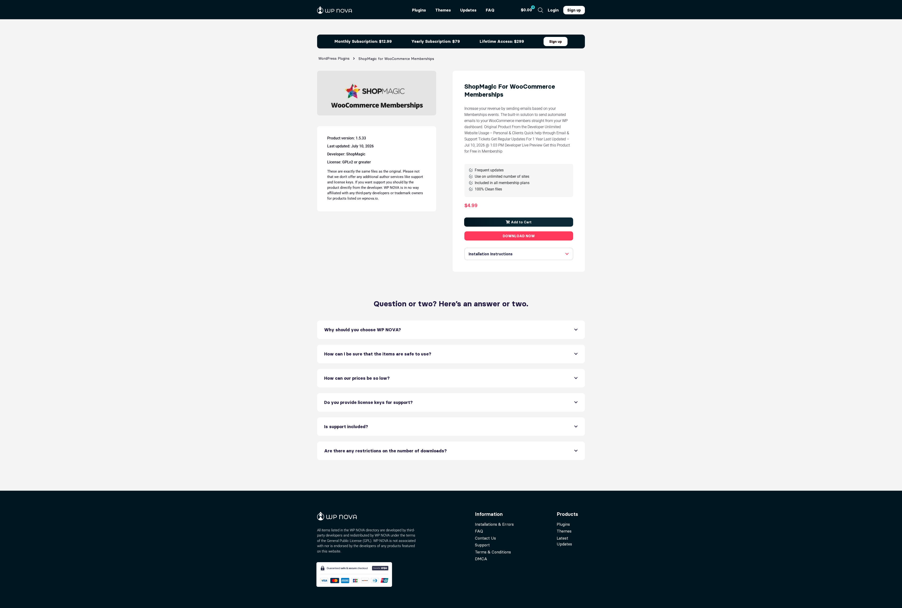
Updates (468, 10)
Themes (443, 10)
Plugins (419, 10)
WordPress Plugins (334, 58)
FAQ (490, 10)
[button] (518, 222)
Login (553, 10)
